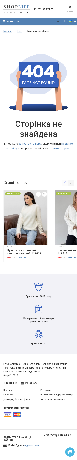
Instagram (30, 382)
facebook (11, 382)
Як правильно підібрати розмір (56, 394)
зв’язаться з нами (30, 143)
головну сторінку (59, 148)
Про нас (7, 390)
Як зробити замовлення (52, 399)
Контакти (8, 394)
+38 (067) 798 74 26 (42, 9)
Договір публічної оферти (16, 399)
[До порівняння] (38, 194)
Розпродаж (46, 390)
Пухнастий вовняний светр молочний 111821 (24, 251)
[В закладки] (44, 194)
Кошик (70, 11)
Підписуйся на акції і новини (18, 439)
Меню (10, 21)
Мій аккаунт (65, 21)
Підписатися (31, 445)
